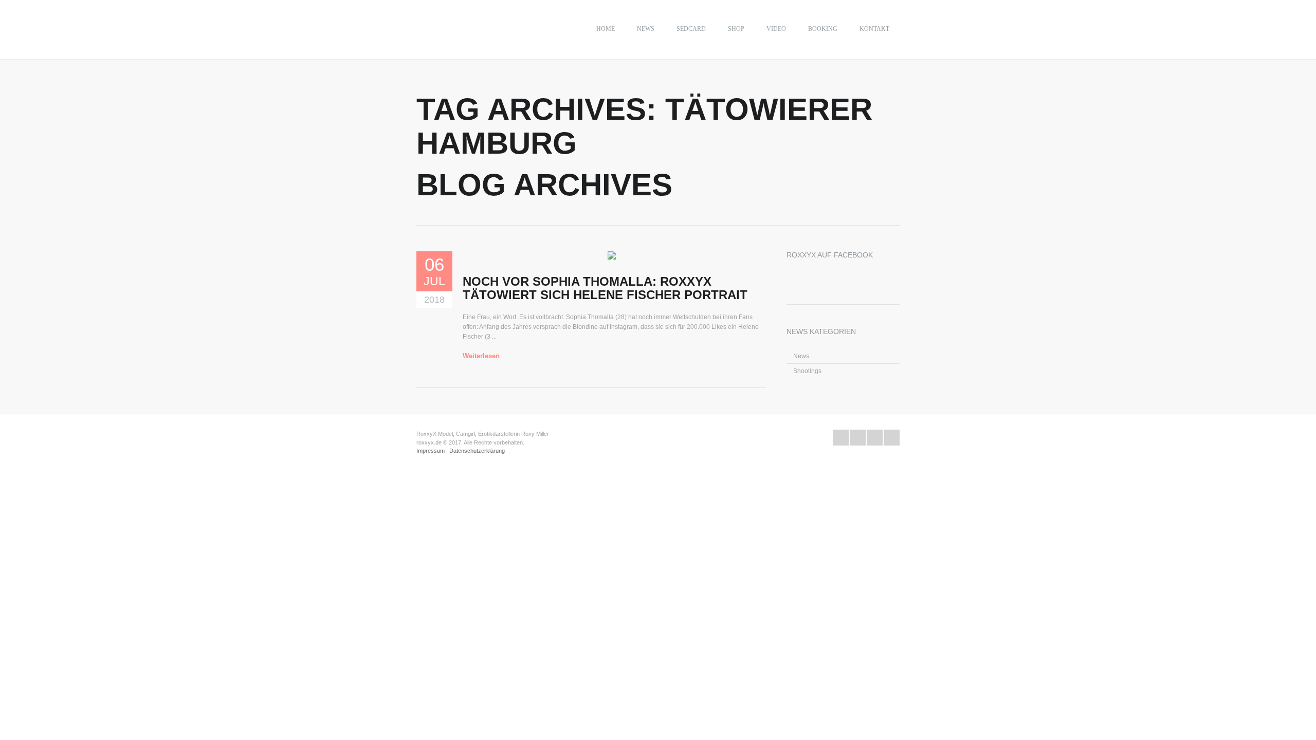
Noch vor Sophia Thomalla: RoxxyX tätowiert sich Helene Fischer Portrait (605, 288)
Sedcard (691, 28)
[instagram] (892, 438)
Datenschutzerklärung (477, 451)
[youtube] (875, 438)
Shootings (807, 371)
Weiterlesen (481, 356)
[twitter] (841, 438)
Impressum (430, 451)
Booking (822, 28)
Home (605, 28)
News (645, 28)
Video (776, 28)
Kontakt (874, 28)
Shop (736, 28)
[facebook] (858, 438)
